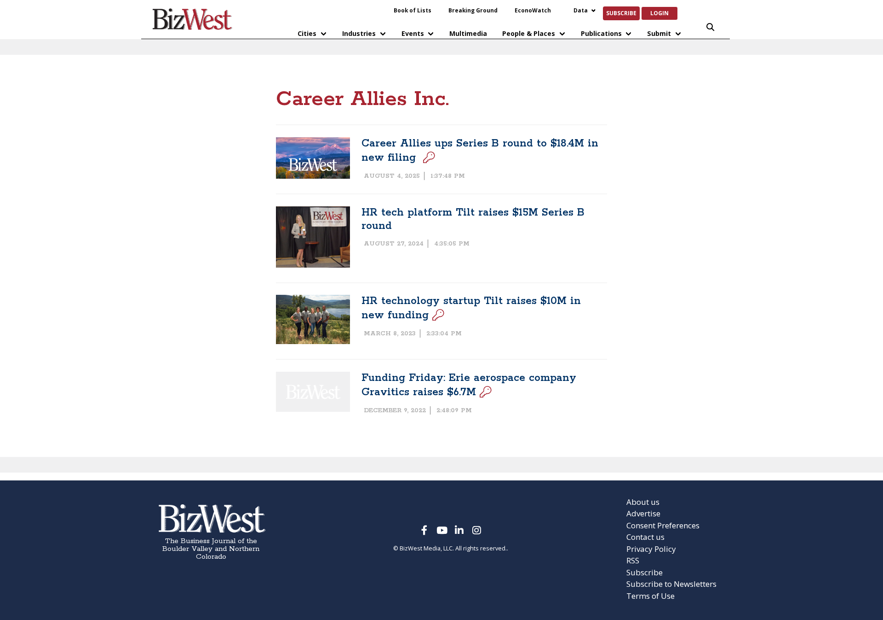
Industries (359, 33)
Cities (307, 33)
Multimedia (468, 33)
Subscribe (621, 13)
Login (659, 13)
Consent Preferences (663, 525)
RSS (632, 560)
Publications (601, 33)
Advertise (643, 513)
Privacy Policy (651, 549)
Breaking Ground (473, 10)
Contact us (645, 537)
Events (412, 33)
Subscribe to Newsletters (671, 584)
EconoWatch (533, 10)
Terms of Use (650, 596)
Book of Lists (412, 10)
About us (642, 502)
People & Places (528, 33)
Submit (659, 33)
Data (580, 10)
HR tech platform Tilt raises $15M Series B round (473, 219)
